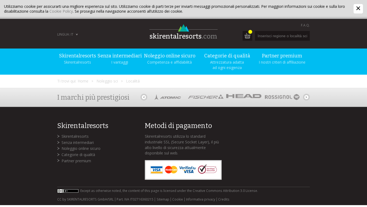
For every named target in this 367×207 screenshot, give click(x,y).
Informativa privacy (200, 199)
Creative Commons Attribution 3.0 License (225, 190)
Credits (223, 199)
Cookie (177, 199)
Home (83, 81)
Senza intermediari (78, 142)
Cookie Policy (61, 11)
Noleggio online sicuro (81, 148)
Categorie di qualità (78, 154)
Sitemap (163, 199)
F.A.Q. (305, 25)
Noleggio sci (107, 81)
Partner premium (76, 160)
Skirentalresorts (75, 136)
